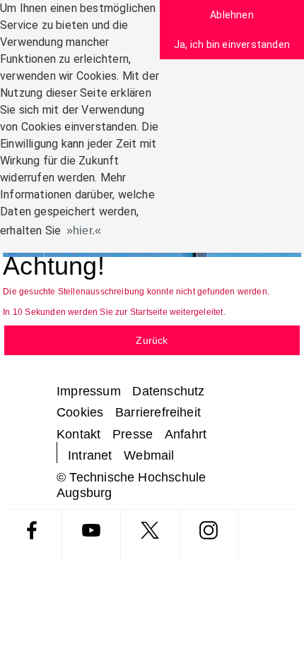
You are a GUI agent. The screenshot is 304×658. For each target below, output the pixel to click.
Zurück (152, 340)
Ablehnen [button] (232, 14)
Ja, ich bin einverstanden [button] (232, 44)
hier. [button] (84, 231)
